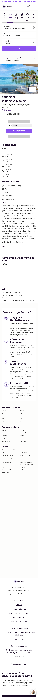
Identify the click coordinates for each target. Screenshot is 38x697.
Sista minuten (23, 450)
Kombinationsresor (8, 455)
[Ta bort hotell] (33, 27)
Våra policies (19, 639)
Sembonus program (19, 646)
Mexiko (13, 58)
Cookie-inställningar (20, 664)
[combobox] (17, 28)
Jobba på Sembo (19, 609)
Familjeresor (23, 470)
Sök (19, 48)
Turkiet (4, 413)
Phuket (21, 438)
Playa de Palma (24, 433)
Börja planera (19, 131)
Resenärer (7, 41)
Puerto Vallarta (26, 58)
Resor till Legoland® (25, 455)
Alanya (4, 430)
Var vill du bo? (8, 26)
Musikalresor (6, 473)
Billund (21, 430)
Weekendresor (6, 463)
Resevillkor (19, 601)
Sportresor (5, 467)
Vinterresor (5, 452)
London (21, 436)
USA (20, 421)
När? (5, 34)
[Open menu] (33, 6)
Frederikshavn (6, 441)
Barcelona (5, 436)
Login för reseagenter (19, 622)
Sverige (21, 419)
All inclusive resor (25, 452)
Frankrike (5, 416)
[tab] (4, 17)
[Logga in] (28, 6)
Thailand (4, 421)
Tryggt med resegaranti (19, 613)
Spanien (4, 410)
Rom (3, 438)
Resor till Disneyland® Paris (8, 459)
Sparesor (22, 467)
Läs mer (5, 202)
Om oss (19, 605)
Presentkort (19, 657)
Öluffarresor (23, 458)
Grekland (22, 416)
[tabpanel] (19, 37)
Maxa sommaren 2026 (9, 450)
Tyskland (4, 419)
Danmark (22, 410)
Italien (21, 413)
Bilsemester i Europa (8, 470)
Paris (3, 433)
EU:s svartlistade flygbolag (19, 628)
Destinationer (19, 617)
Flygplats (9, 125)
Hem (4, 58)
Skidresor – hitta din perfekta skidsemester (26, 463)
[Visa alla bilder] (32, 89)
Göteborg (22, 441)
